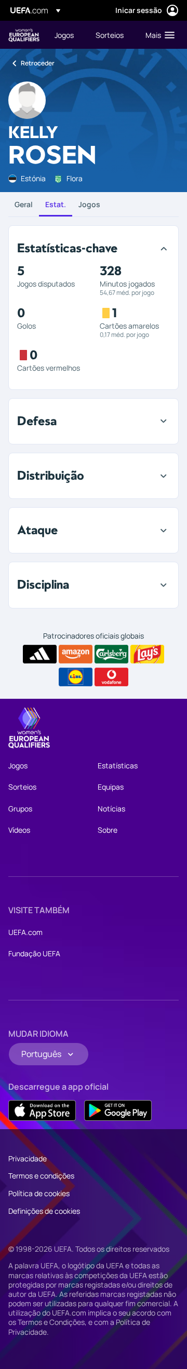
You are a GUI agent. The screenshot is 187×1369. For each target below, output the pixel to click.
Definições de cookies (44, 1211)
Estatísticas (118, 765)
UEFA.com (25, 932)
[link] (64, 35)
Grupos (20, 809)
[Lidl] (75, 677)
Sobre (107, 830)
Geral (24, 204)
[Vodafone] (111, 677)
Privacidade (27, 1158)
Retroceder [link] (38, 63)
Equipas (111, 787)
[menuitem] (66, 35)
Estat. (55, 204)
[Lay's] (147, 654)
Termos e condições (41, 1176)
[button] (158, 35)
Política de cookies (39, 1193)
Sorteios (22, 787)
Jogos (89, 204)
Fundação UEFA (34, 953)
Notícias (111, 809)
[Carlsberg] (111, 654)
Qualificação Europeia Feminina (23, 35)
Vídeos (19, 830)
